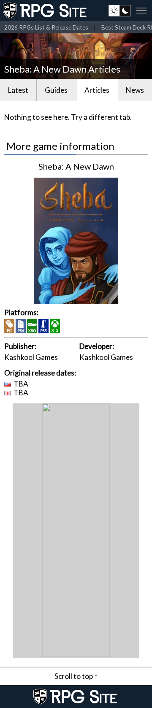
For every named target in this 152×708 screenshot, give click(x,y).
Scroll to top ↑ (76, 676)
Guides (56, 90)
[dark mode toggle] (120, 10)
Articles (96, 90)
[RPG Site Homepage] (45, 10)
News (135, 90)
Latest (18, 90)
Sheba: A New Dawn (76, 166)
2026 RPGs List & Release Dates (46, 27)
